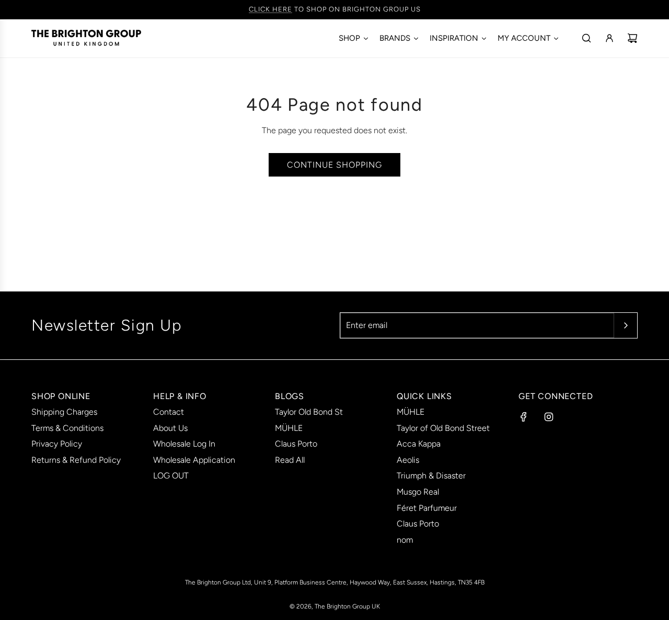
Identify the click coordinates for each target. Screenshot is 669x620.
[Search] (586, 38)
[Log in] (609, 38)
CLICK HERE (270, 9)
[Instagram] (548, 416)
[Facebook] (523, 416)
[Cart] (632, 38)
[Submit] (625, 325)
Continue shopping (334, 165)
